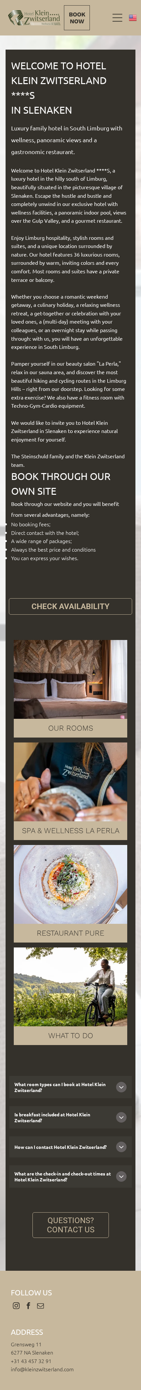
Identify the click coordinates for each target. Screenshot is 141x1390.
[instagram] (16, 1307)
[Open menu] (117, 18)
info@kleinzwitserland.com (42, 1369)
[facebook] (28, 1307)
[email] (40, 1307)
